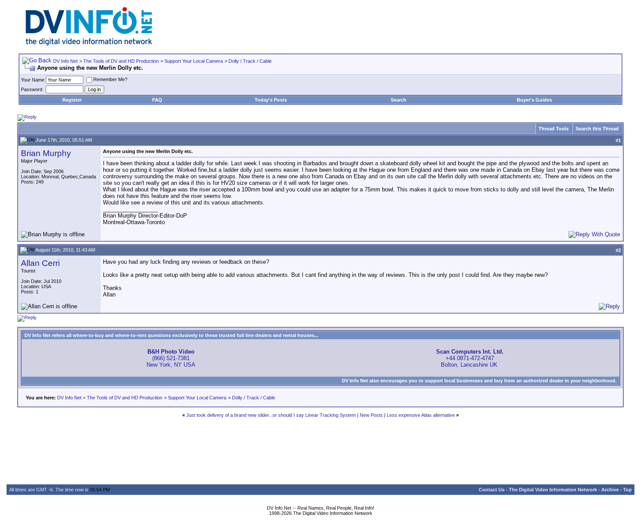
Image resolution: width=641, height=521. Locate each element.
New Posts (371, 415)
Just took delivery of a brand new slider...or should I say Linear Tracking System (271, 415)
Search (398, 99)
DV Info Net (65, 61)
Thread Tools (554, 128)
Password (31, 89)
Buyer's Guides (534, 99)
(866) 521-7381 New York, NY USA (171, 358)
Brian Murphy (46, 153)
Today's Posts (271, 99)
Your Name (32, 79)
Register (72, 99)
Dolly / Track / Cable (250, 61)
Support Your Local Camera (193, 61)
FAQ (157, 99)
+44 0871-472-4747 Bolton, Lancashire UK (470, 358)
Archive (610, 489)
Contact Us (492, 489)
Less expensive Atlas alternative (421, 415)
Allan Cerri (40, 263)
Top (627, 489)
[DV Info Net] (89, 44)
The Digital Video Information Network (553, 489)
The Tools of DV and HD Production (121, 61)
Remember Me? (110, 79)
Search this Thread (597, 128)
